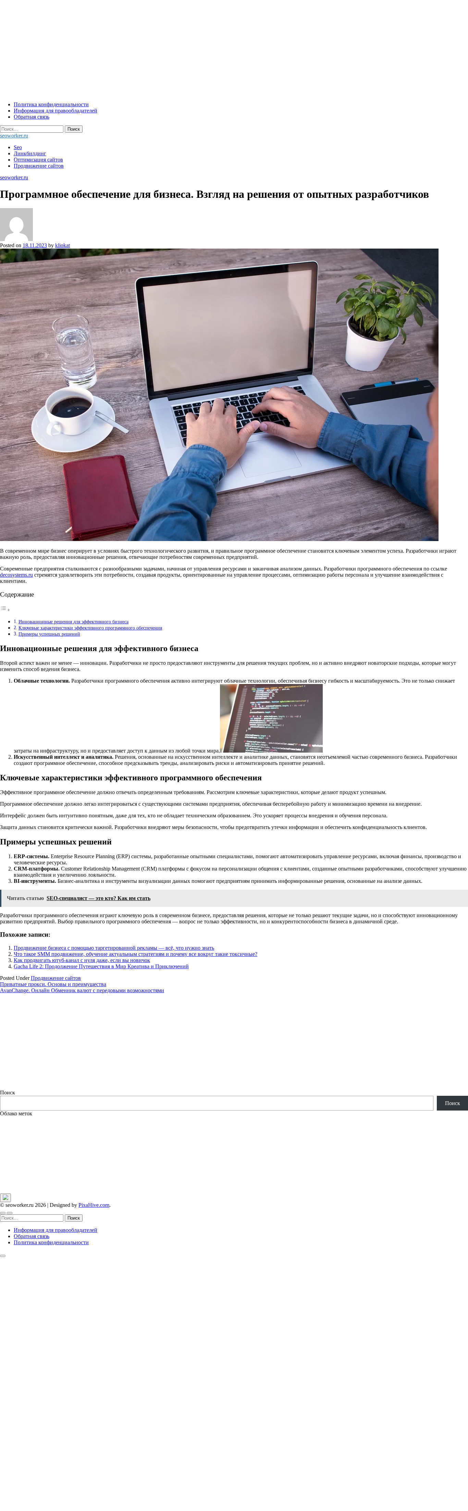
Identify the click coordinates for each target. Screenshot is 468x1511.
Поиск (7, 1092)
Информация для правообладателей (55, 110)
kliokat (62, 245)
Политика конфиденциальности (51, 104)
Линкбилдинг (30, 153)
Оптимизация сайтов (38, 160)
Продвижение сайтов (39, 166)
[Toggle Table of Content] (5, 610)
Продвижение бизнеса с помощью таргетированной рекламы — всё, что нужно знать (114, 948)
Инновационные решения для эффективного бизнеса (73, 621)
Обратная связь (31, 117)
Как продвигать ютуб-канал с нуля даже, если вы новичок (82, 960)
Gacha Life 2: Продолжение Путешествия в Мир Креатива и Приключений (101, 966)
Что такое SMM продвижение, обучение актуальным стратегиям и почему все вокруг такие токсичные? (135, 954)
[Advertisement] (205, 48)
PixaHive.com (93, 1205)
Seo (18, 147)
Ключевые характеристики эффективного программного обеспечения (90, 628)
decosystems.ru (16, 575)
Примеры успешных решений (49, 634)
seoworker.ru (14, 136)
